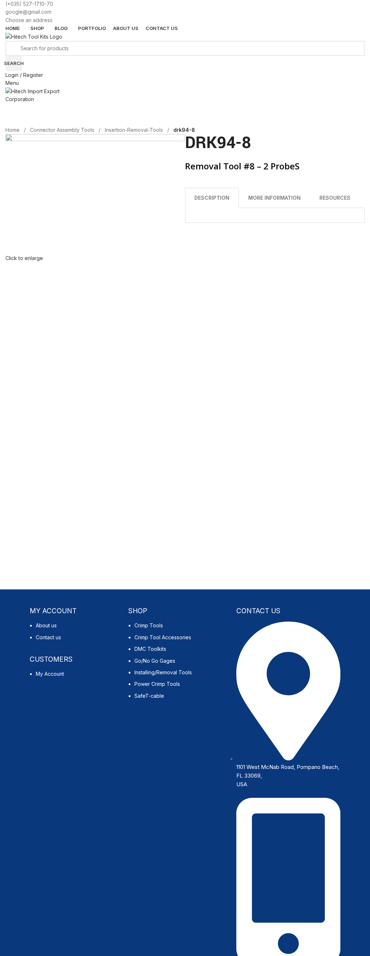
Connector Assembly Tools (62, 130)
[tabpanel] (275, 215)
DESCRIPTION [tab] (211, 198)
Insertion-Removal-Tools (134, 130)
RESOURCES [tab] (334, 198)
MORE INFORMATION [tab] (274, 198)
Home (12, 130)
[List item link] (75, 635)
